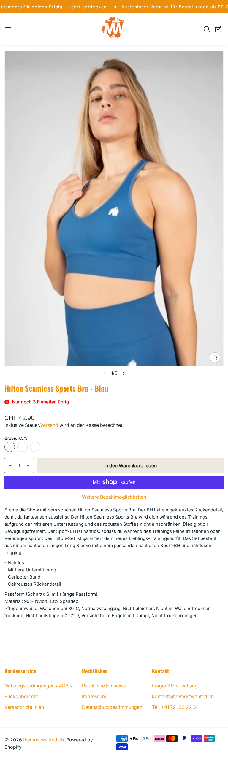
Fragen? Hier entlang (175, 686)
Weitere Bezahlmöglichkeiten (114, 497)
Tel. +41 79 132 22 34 (175, 707)
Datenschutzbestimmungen (112, 707)
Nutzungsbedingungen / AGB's (38, 686)
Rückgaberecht (21, 696)
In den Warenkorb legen (130, 465)
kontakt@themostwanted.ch (183, 696)
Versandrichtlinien (24, 707)
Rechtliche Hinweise (104, 686)
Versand (49, 425)
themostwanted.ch (43, 740)
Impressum (94, 696)
